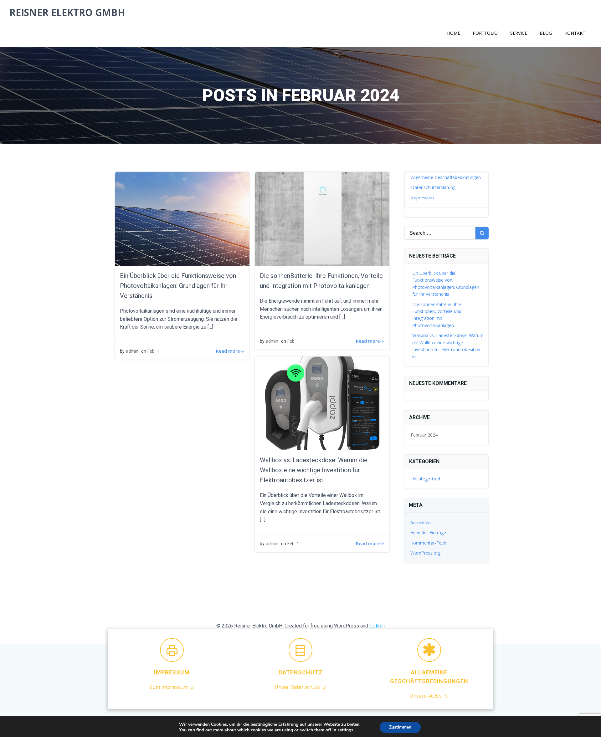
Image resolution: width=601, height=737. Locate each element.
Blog (546, 33)
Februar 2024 (424, 435)
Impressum (422, 198)
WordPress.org (425, 553)
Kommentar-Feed (428, 543)
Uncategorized (425, 479)
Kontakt (574, 33)
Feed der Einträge (428, 532)
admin (132, 351)
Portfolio (485, 33)
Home (453, 33)
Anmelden (420, 522)
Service (518, 33)
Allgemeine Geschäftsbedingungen (446, 177)
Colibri (377, 625)
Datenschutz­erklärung (433, 187)
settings (345, 730)
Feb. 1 (153, 351)
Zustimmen (400, 727)
